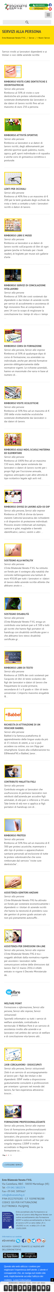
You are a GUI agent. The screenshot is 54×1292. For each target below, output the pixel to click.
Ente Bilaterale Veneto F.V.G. (14, 38)
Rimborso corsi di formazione (23, 346)
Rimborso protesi (15, 835)
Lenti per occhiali (15, 189)
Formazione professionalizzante (24, 1122)
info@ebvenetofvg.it (13, 1195)
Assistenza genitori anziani (21, 892)
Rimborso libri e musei (18, 235)
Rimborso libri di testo (18, 668)
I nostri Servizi (44, 38)
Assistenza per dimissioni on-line (24, 946)
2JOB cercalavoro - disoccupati (23, 1064)
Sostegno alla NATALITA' (18, 560)
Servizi (31, 38)
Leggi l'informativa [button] (22, 1280)
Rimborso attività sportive (21, 135)
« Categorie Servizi (13, 1164)
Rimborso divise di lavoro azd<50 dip (27, 507)
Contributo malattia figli (20, 782)
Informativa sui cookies (12, 1236)
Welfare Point (13, 1003)
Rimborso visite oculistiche (21, 403)
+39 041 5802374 (15, 1187)
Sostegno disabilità (16, 614)
